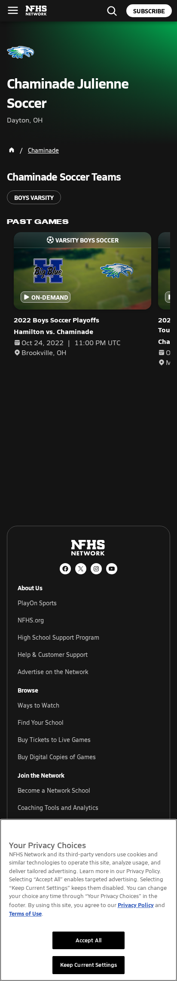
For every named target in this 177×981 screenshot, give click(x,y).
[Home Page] (11, 150)
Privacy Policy (136, 905)
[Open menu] (13, 10)
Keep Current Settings (88, 965)
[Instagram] (96, 568)
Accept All (88, 940)
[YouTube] (111, 568)
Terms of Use (25, 913)
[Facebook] (65, 568)
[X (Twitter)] (80, 568)
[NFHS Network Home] (36, 11)
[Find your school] (111, 10)
